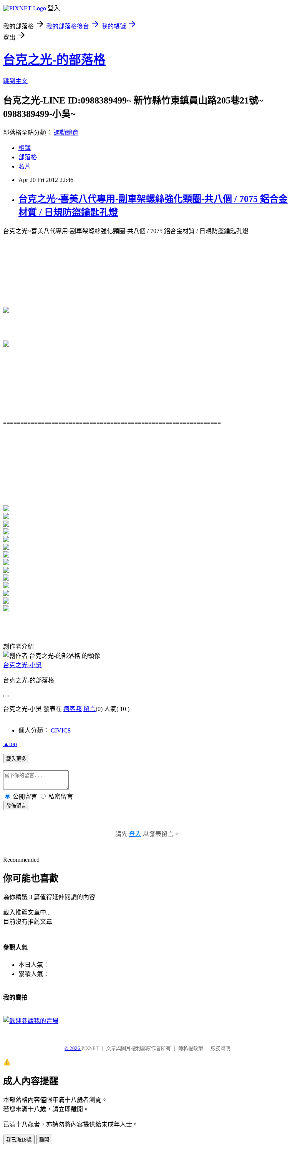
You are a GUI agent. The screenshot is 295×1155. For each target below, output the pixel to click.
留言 (89, 709)
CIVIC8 (61, 730)
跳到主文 (15, 81)
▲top (10, 744)
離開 (44, 1140)
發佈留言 (16, 806)
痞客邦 (72, 709)
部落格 (27, 157)
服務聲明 (220, 1048)
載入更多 (16, 759)
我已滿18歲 (18, 1140)
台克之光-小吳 (22, 665)
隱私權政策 (190, 1048)
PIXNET (90, 1048)
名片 (24, 166)
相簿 (24, 148)
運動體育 (66, 132)
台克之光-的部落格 (54, 60)
